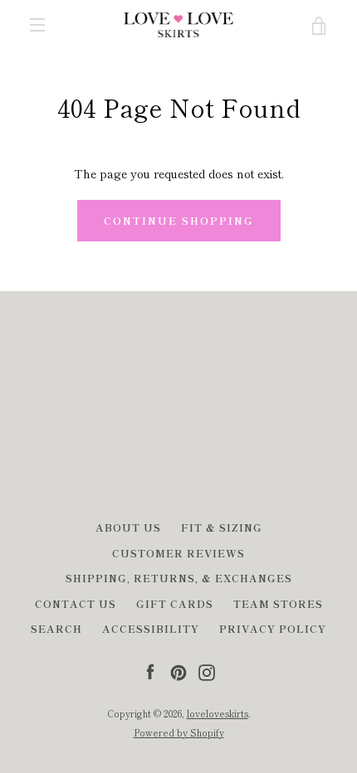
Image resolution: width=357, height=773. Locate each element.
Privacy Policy (272, 628)
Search (56, 628)
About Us (128, 527)
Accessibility (150, 628)
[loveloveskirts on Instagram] (206, 670)
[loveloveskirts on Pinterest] (178, 670)
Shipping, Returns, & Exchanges (179, 578)
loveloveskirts (217, 713)
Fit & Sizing (221, 527)
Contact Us (75, 603)
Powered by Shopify (179, 732)
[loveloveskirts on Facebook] (150, 670)
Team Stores (278, 603)
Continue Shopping (179, 220)
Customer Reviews (178, 553)
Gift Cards (174, 603)
